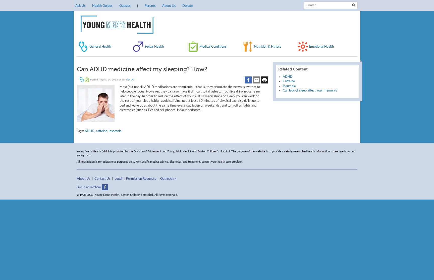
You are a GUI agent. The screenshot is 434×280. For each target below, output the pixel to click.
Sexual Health (154, 46)
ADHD (89, 131)
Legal (118, 178)
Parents (150, 6)
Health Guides (102, 6)
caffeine (101, 131)
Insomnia (289, 86)
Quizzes (125, 6)
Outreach (167, 178)
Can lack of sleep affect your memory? (310, 90)
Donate (187, 6)
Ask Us (80, 6)
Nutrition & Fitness (267, 46)
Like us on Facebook (89, 187)
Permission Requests (141, 178)
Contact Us (102, 178)
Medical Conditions (213, 46)
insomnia (115, 131)
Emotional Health (321, 46)
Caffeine (289, 81)
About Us (169, 6)
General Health (100, 46)
